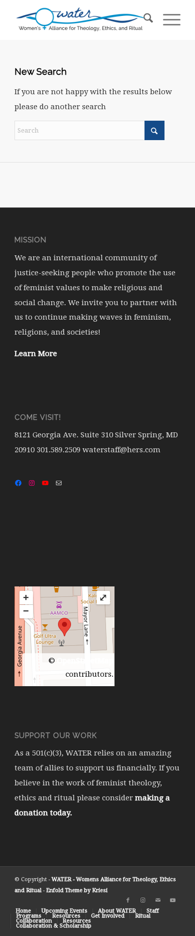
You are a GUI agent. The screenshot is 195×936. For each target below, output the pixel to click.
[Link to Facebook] (128, 900)
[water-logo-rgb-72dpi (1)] (80, 20)
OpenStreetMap (85, 660)
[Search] (143, 20)
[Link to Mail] (158, 900)
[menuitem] (143, 20)
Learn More (35, 353)
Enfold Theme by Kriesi (77, 890)
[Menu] (166, 20)
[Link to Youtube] (173, 900)
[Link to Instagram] (143, 900)
